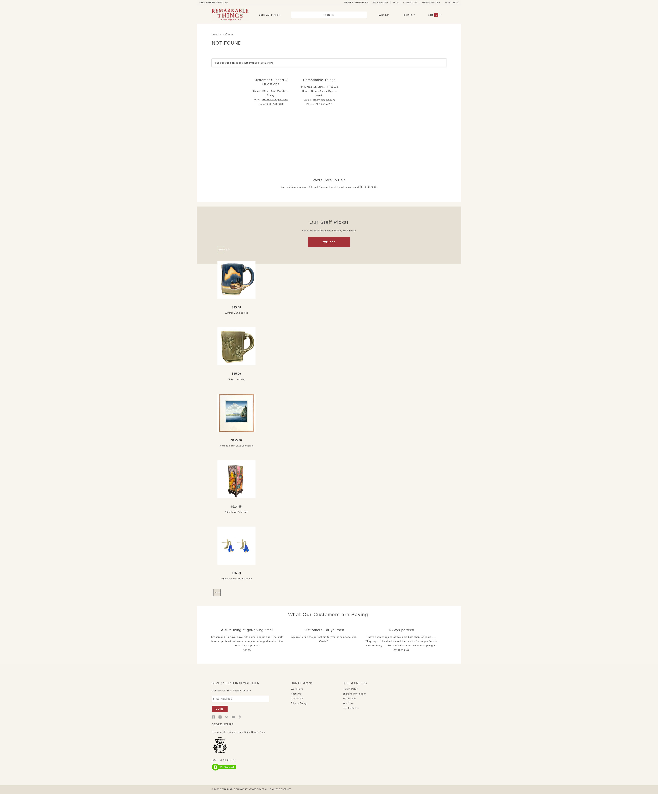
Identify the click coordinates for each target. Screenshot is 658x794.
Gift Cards (452, 2)
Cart (432, 14)
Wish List (384, 14)
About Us (296, 693)
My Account (349, 698)
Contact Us (410, 2)
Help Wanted (380, 2)
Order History (431, 2)
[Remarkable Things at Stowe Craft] (230, 14)
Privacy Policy (299, 703)
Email (340, 187)
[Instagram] (220, 716)
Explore (329, 242)
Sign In (408, 14)
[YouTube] (233, 716)
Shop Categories (269, 14)
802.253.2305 (275, 104)
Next (218, 592)
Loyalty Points (351, 708)
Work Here (297, 688)
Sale (395, 2)
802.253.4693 (324, 104)
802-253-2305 (368, 187)
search (330, 15)
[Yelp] (239, 716)
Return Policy (350, 688)
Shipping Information (354, 693)
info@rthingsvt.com (323, 99)
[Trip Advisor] (226, 716)
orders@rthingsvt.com (275, 99)
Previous (221, 249)
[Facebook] (213, 716)
